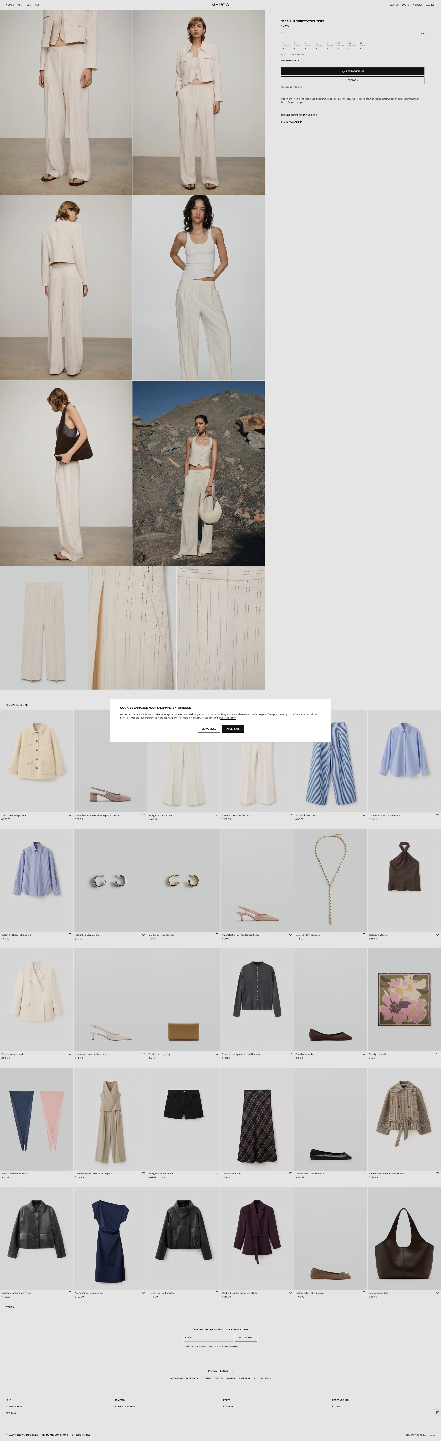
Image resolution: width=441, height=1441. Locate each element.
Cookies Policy (228, 717)
